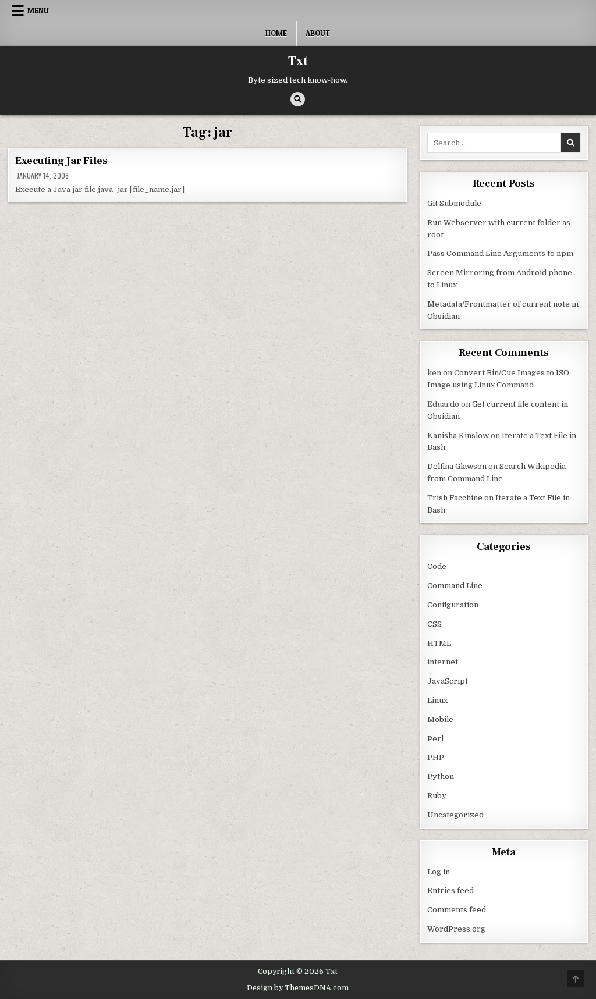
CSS (434, 624)
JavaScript (447, 681)
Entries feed (450, 890)
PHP (435, 757)
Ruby (436, 795)
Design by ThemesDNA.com (298, 988)
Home (276, 33)
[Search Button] (297, 99)
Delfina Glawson (457, 466)
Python (440, 776)
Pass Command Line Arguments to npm (500, 253)
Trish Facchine (455, 497)
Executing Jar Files (61, 161)
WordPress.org (456, 929)
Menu (38, 10)
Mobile (440, 719)
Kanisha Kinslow (458, 435)
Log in (438, 872)
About (318, 33)
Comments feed (456, 909)
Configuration (452, 604)
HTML (439, 643)
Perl (435, 738)
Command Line (455, 585)
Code (436, 566)
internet (442, 661)
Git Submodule (454, 203)
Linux (437, 700)
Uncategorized (455, 814)
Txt (298, 61)
